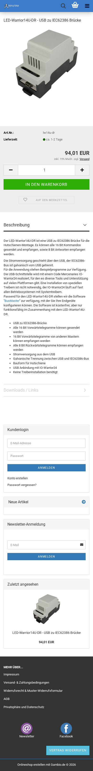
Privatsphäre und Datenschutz (24, 707)
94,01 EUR (46, 642)
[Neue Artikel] (84, 502)
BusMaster (12, 301)
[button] (11, 170)
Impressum (11, 674)
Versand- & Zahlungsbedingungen (26, 682)
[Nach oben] (80, 764)
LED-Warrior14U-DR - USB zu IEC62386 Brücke (46, 633)
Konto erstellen (17, 478)
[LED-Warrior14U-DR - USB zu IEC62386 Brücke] (46, 63)
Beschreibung (17, 224)
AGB (7, 699)
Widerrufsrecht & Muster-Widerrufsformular (33, 690)
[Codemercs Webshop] (9, 6)
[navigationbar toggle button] (87, 6)
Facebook (66, 736)
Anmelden (46, 467)
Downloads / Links (21, 390)
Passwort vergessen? (21, 485)
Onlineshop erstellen (31, 764)
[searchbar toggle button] (63, 6)
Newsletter (26, 736)
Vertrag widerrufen (67, 750)
